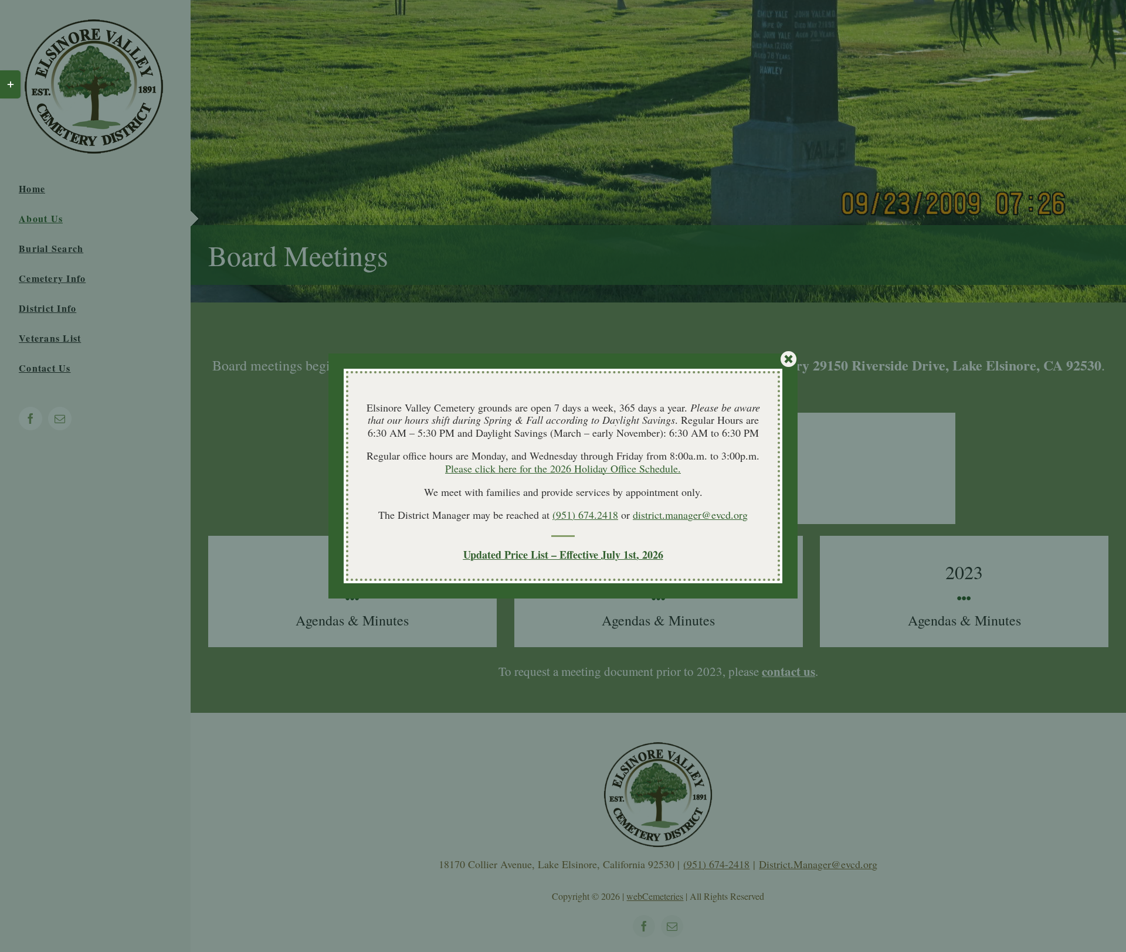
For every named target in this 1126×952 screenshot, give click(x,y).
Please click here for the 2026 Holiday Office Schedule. (563, 468)
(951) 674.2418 (585, 515)
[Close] (789, 359)
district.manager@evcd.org (690, 515)
